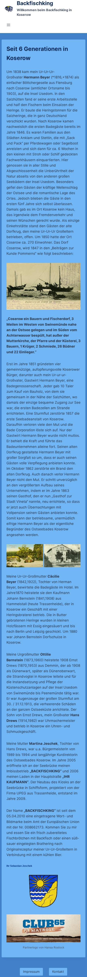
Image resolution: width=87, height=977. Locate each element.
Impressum (31, 972)
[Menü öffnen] (8, 25)
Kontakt (58, 972)
